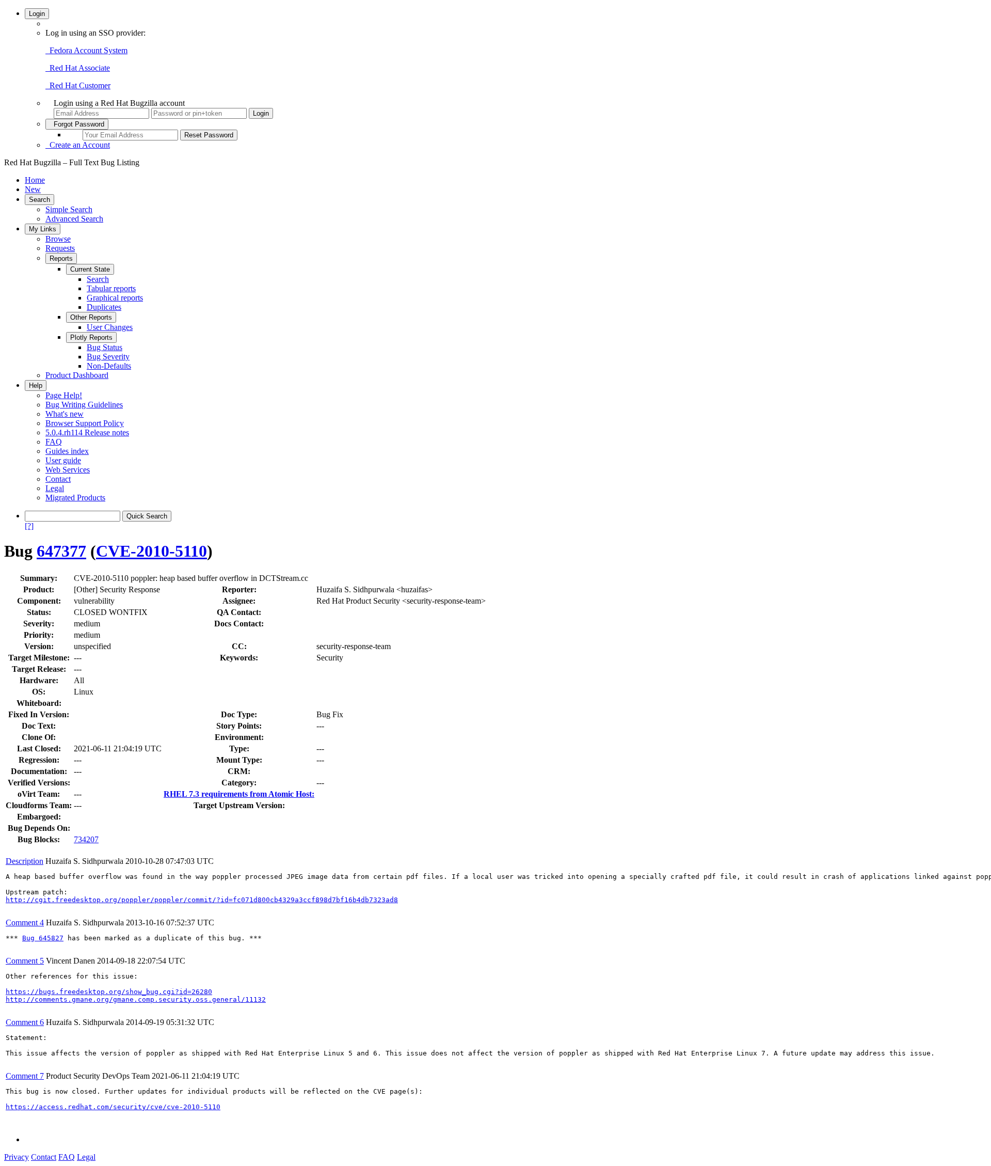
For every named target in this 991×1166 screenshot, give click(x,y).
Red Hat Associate (77, 68)
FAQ (53, 441)
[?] (29, 526)
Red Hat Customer (77, 85)
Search (39, 199)
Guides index (67, 451)
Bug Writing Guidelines (84, 404)
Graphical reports (115, 297)
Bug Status (104, 347)
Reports (61, 258)
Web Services (67, 469)
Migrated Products (75, 497)
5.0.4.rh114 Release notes (87, 432)
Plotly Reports (91, 337)
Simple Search (68, 209)
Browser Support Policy (84, 423)
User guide (63, 460)
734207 (86, 839)
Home (35, 180)
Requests (60, 248)
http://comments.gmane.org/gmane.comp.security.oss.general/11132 (136, 999)
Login (37, 14)
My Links (42, 229)
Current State (90, 269)
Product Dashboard (76, 375)
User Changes (110, 327)
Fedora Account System (86, 50)
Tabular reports (111, 288)
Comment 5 (25, 960)
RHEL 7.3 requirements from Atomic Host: (239, 794)
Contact (58, 479)
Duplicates (104, 307)
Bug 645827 (42, 938)
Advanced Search (74, 218)
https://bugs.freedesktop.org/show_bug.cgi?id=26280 (109, 992)
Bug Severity (108, 356)
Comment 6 (25, 1022)
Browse (58, 238)
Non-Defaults (109, 365)
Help (35, 385)
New (33, 189)
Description (24, 861)
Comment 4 (25, 922)
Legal (54, 488)
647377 (61, 551)
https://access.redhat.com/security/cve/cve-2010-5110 (113, 1107)
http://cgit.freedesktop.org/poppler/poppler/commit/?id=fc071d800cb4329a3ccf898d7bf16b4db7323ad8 (202, 900)
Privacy (16, 1157)
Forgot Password (77, 124)
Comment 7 (25, 1076)
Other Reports (91, 317)
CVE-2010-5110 (151, 551)
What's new (64, 413)
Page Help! (63, 395)
